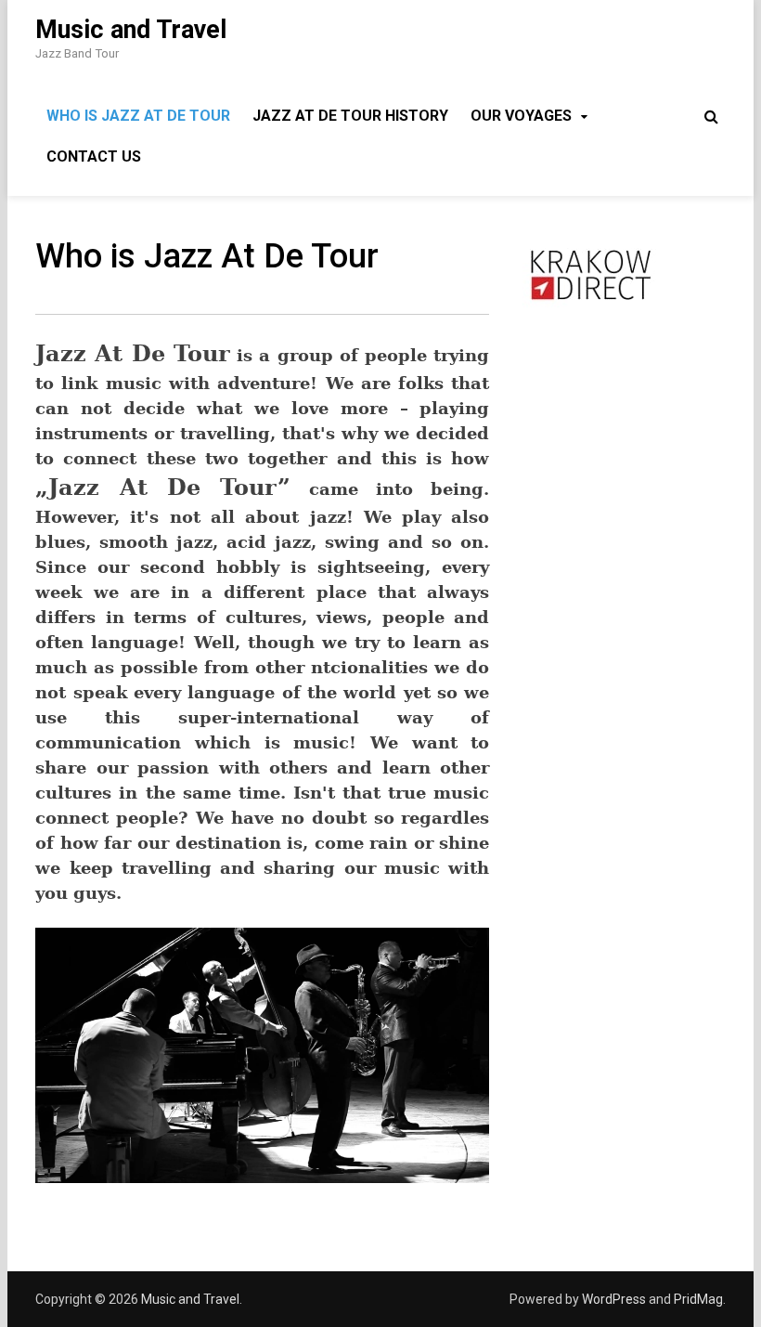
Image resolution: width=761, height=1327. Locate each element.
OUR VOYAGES (521, 115)
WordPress (614, 1299)
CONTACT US (93, 156)
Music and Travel (130, 30)
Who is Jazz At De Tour (138, 115)
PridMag (698, 1299)
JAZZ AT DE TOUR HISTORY (350, 115)
